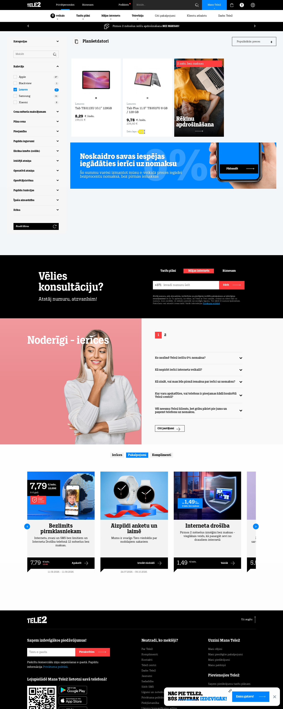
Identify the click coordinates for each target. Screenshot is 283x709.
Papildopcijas (224, 696)
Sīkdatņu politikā (158, 691)
